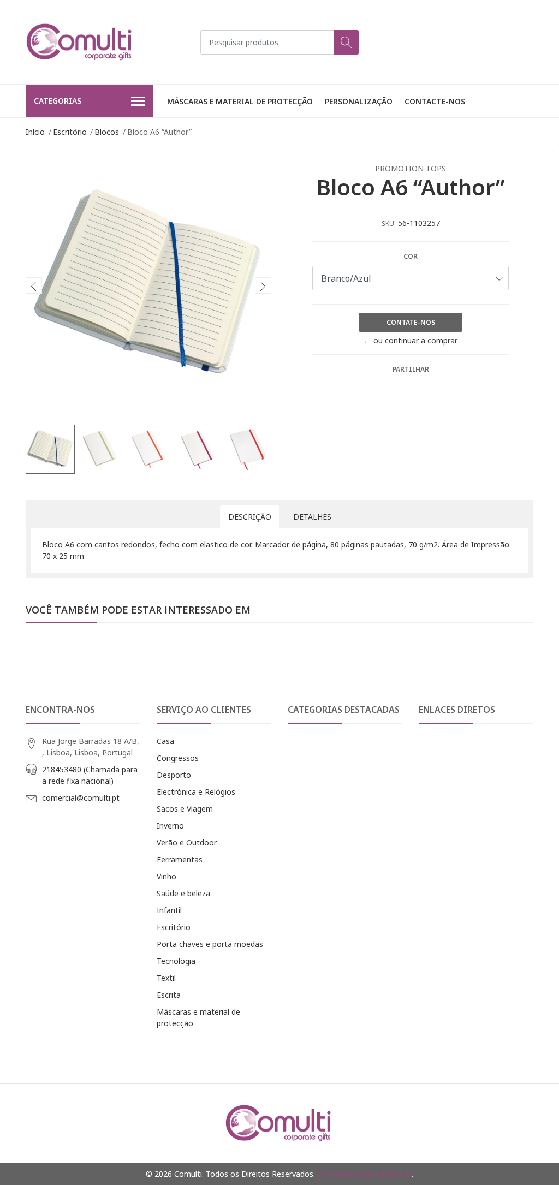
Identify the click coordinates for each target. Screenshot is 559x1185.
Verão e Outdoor (187, 842)
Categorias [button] (57, 101)
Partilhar (411, 369)
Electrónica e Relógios (196, 792)
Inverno (170, 825)
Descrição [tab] (249, 516)
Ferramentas (180, 859)
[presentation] (34, 285)
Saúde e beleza (183, 893)
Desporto (174, 775)
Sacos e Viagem (185, 808)
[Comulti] (80, 42)
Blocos (106, 132)
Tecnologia (176, 961)
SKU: (389, 223)
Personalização (359, 101)
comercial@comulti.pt (81, 798)
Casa (165, 741)
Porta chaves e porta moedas (210, 944)
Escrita (169, 995)
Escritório (70, 132)
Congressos (178, 758)
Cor (410, 256)
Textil (166, 978)
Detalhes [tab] (312, 516)
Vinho (166, 876)
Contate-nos (410, 322)
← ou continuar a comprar (410, 340)
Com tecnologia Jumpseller (364, 1174)
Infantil (169, 910)
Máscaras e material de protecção (240, 101)
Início (35, 132)
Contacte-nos (435, 101)
